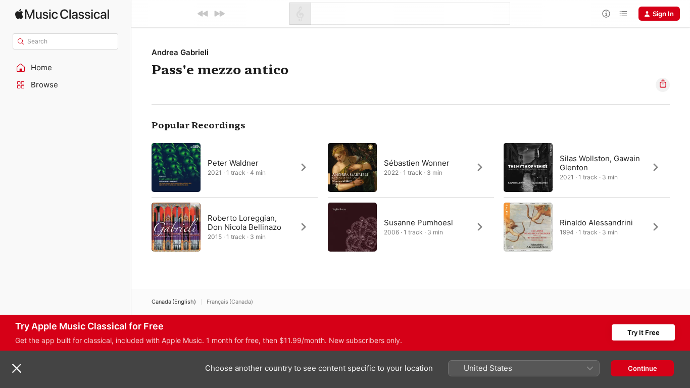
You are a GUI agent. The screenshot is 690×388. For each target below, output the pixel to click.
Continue (642, 368)
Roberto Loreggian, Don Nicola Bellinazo (244, 222)
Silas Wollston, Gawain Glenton (600, 163)
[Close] (16, 368)
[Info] (606, 14)
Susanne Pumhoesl (418, 222)
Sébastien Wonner (417, 163)
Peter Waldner (233, 163)
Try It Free (643, 332)
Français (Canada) (230, 302)
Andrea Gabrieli (180, 52)
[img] (62, 14)
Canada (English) (174, 302)
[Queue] (623, 14)
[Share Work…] (663, 85)
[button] (65, 67)
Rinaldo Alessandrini (596, 222)
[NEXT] (219, 14)
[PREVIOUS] (203, 14)
